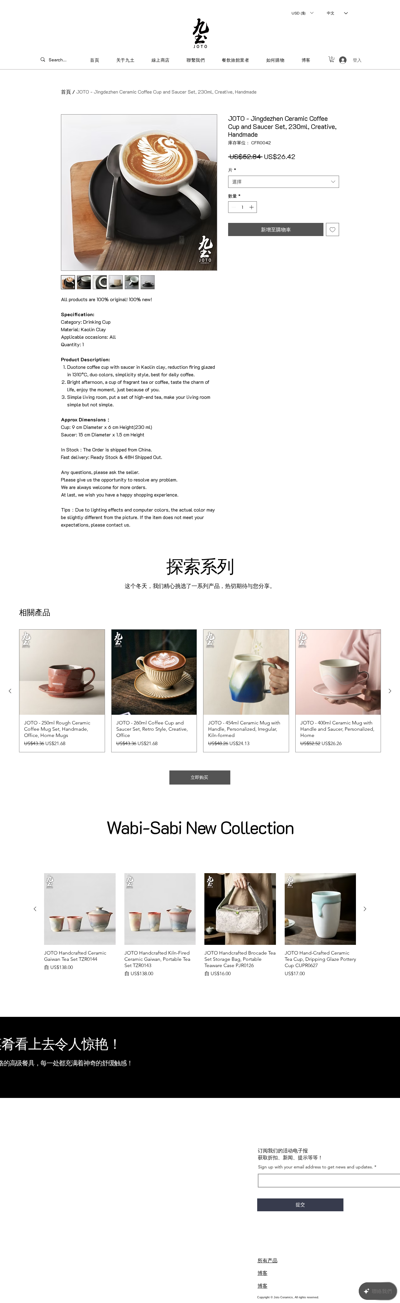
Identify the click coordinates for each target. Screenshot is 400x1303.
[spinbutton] (242, 207)
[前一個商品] (10, 691)
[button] (302, 13)
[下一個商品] (390, 691)
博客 (263, 1273)
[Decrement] (233, 207)
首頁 (66, 91)
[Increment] (252, 207)
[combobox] (283, 182)
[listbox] (302, 13)
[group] (200, 691)
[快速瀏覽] (62, 672)
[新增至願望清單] (332, 229)
